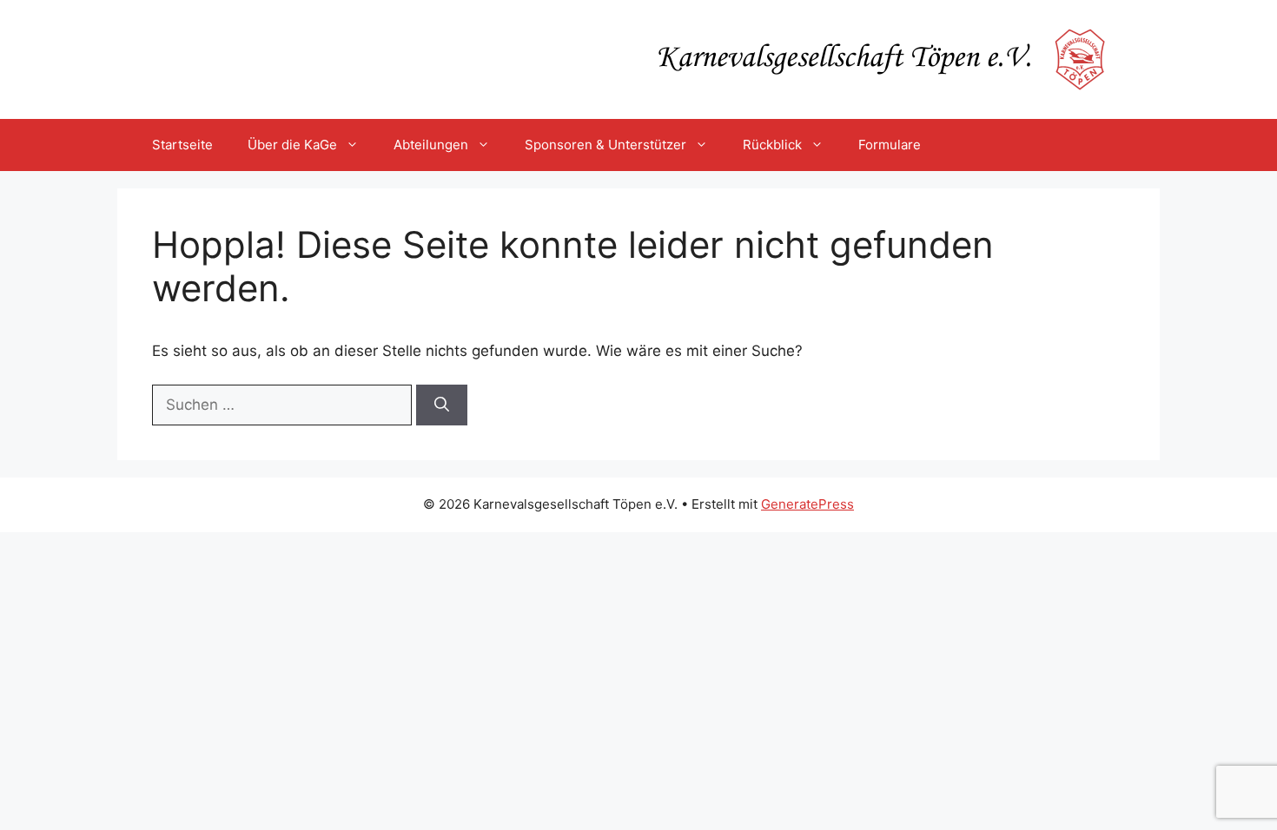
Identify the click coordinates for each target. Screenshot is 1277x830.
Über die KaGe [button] (292, 144)
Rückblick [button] (772, 144)
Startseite (182, 144)
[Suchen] (441, 405)
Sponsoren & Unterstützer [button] (605, 144)
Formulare (889, 144)
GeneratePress (807, 504)
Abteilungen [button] (431, 144)
